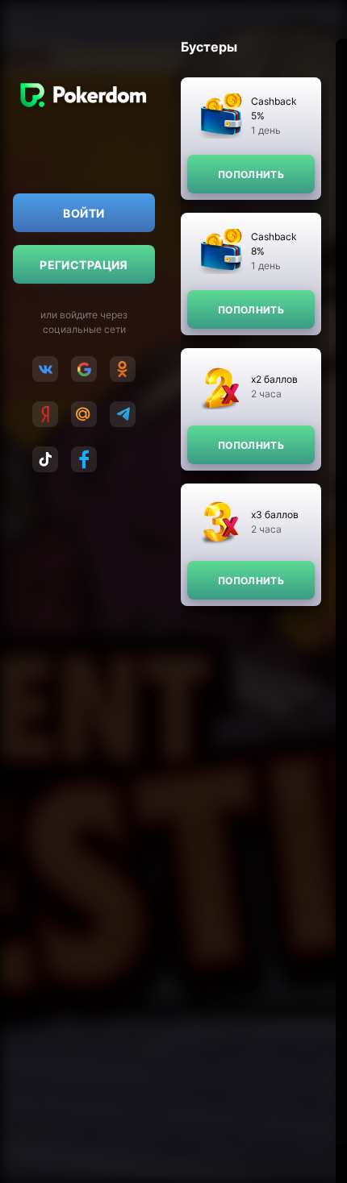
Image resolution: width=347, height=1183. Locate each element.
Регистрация (84, 265)
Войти (83, 213)
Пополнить (251, 174)
